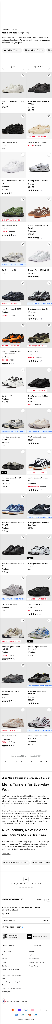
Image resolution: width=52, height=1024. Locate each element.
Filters (40, 67)
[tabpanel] (26, 920)
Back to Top (41, 900)
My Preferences (34, 958)
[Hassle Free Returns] (26, 881)
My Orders (32, 951)
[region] (26, 50)
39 (41, 761)
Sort (15, 67)
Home (4, 29)
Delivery (4, 955)
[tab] (5, 914)
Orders (4, 962)
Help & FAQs (6, 951)
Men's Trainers (12, 29)
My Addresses (33, 955)
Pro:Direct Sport (29, 1019)
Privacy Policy (33, 966)
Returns (4, 958)
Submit (45, 920)
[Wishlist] (23, 75)
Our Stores (5, 966)
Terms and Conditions (36, 962)
